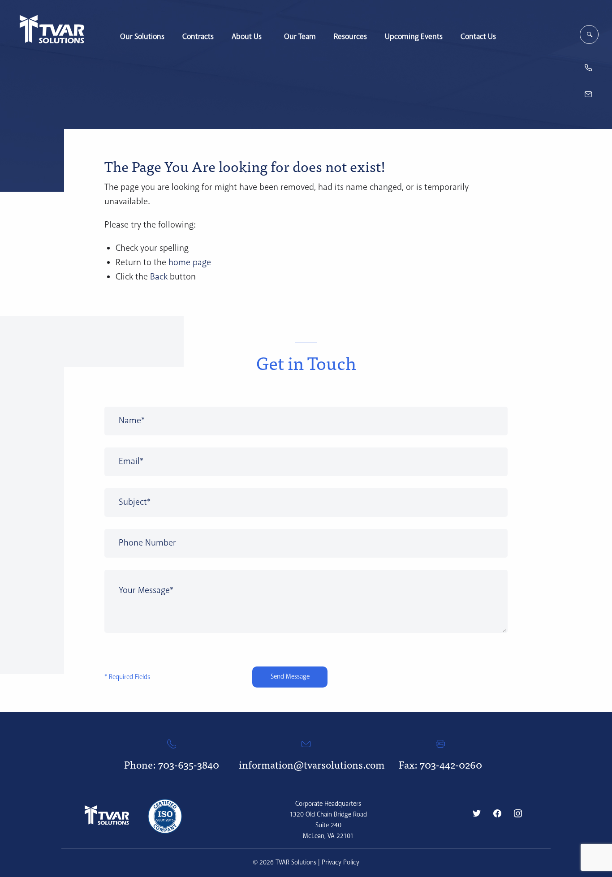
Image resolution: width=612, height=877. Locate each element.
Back (159, 277)
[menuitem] (142, 32)
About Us (247, 36)
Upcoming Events (414, 36)
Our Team (300, 36)
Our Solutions (142, 36)
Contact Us (478, 36)
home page (189, 263)
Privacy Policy (340, 862)
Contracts (198, 36)
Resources (350, 36)
